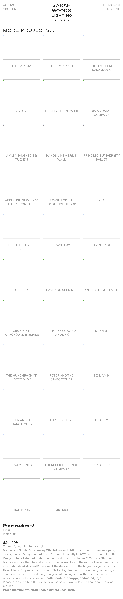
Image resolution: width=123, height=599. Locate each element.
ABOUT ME (11, 9)
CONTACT (10, 5)
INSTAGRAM (111, 5)
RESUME (113, 9)
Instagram (10, 534)
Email (7, 530)
